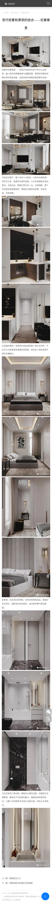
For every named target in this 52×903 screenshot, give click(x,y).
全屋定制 (25, 13)
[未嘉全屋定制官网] (23, 3)
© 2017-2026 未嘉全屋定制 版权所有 (15, 893)
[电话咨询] (49, 719)
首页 (7, 13)
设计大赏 (15, 13)
